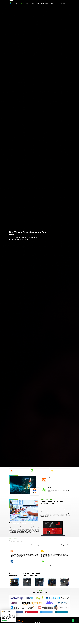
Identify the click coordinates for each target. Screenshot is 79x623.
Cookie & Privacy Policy (6, 618)
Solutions (33, 3)
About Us (37, 3)
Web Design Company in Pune (57, 509)
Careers (46, 3)
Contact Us (51, 3)
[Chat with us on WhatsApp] (73, 620)
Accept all (5, 620)
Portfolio (42, 3)
